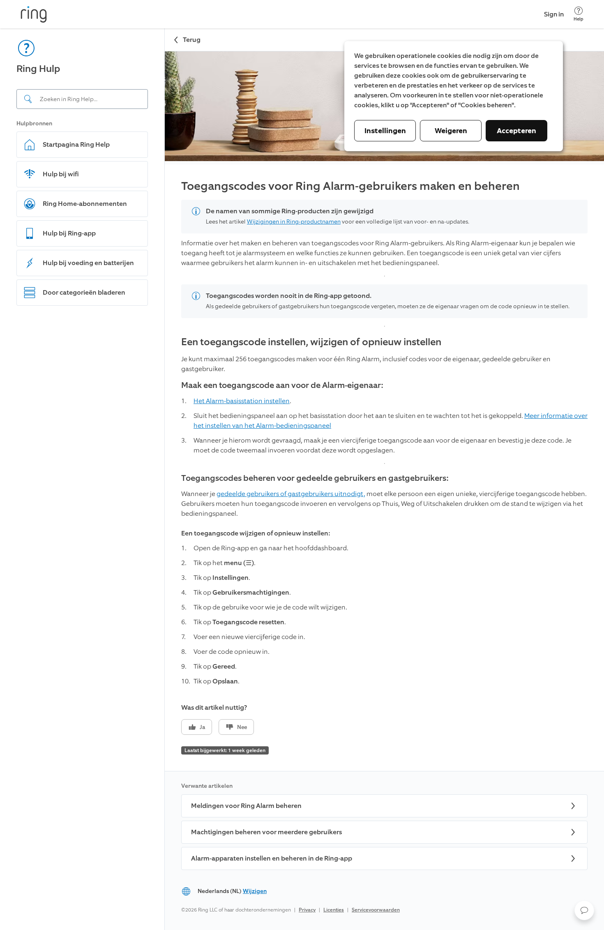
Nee (242, 727)
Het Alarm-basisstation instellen (242, 401)
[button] (584, 910)
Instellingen (385, 130)
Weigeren (451, 130)
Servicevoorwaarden (376, 910)
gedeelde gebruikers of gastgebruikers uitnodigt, (291, 493)
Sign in (554, 14)
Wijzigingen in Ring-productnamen (294, 222)
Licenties (333, 910)
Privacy (307, 910)
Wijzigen (255, 891)
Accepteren (516, 130)
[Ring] (34, 14)
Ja (202, 727)
